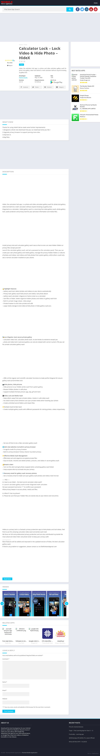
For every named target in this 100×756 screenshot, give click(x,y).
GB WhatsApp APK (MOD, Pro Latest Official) (82, 738)
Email (4, 690)
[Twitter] (82, 9)
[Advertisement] (50, 27)
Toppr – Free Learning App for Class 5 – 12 (81, 730)
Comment (5, 659)
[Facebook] (78, 9)
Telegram (61, 87)
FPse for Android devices (76, 727)
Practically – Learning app (76, 734)
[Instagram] (87, 9)
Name (4, 682)
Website (4, 699)
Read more (7, 579)
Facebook (25, 87)
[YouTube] (91, 9)
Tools (25, 44)
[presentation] (2, 603)
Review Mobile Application (29, 752)
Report (10, 65)
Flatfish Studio (23, 77)
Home (95, 3)
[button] (69, 9)
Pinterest (49, 87)
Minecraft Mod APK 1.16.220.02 (78, 742)
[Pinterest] (96, 9)
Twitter (37, 87)
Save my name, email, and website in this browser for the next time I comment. (27, 707)
